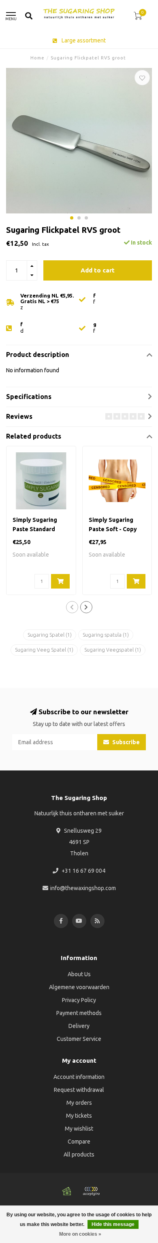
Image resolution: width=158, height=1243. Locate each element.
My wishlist (79, 1128)
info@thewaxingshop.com (83, 888)
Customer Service (79, 1039)
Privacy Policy (79, 1000)
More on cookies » (80, 1234)
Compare (79, 1141)
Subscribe (125, 742)
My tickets (79, 1115)
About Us (79, 974)
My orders (79, 1102)
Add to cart (98, 270)
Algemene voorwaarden (79, 987)
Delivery (79, 1026)
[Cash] (67, 1191)
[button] (71, 217)
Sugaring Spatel (50, 634)
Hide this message (113, 1224)
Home (37, 57)
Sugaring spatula (106, 634)
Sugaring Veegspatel (112, 649)
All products (79, 1154)
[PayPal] (91, 1191)
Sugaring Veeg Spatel (44, 649)
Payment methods (79, 1013)
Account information (79, 1077)
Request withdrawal (79, 1090)
